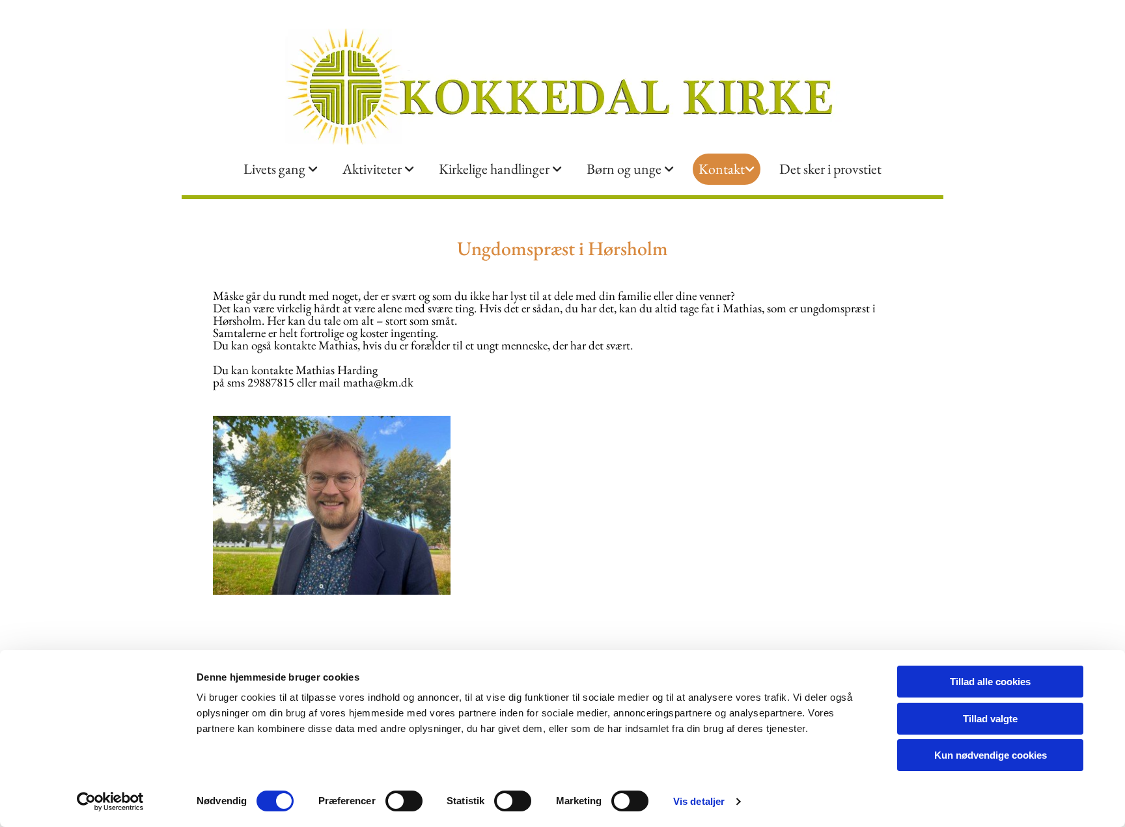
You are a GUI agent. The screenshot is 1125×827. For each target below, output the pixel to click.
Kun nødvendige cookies (990, 755)
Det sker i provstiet (830, 168)
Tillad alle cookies (990, 681)
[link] (280, 169)
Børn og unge (625, 168)
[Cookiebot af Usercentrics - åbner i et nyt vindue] (110, 801)
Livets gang (275, 168)
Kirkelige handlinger (495, 168)
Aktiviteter (373, 168)
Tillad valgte (990, 718)
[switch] (404, 801)
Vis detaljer (699, 801)
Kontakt (722, 168)
